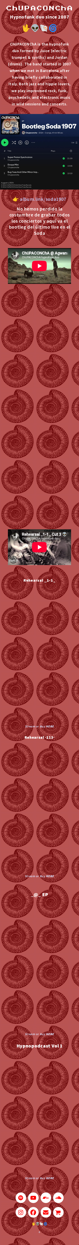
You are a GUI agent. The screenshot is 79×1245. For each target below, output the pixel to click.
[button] (21, 1197)
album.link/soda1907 (43, 199)
